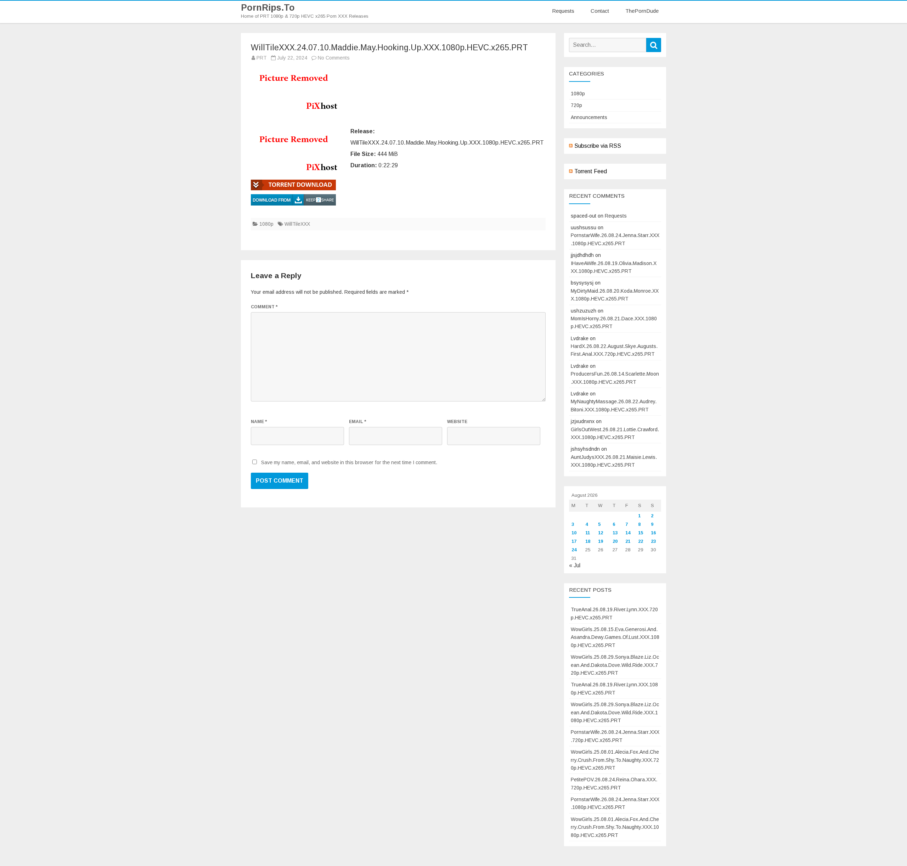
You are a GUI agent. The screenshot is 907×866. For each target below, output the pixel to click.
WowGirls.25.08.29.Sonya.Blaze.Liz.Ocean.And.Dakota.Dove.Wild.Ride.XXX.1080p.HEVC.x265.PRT (615, 712)
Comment (264, 306)
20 (615, 541)
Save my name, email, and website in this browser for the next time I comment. (349, 462)
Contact (600, 11)
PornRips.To (268, 7)
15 (640, 532)
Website (457, 421)
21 (627, 541)
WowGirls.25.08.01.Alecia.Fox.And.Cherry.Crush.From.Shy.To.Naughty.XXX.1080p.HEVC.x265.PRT (615, 827)
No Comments (334, 58)
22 (640, 541)
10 (573, 532)
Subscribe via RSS (597, 146)
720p (576, 105)
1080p (266, 224)
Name (259, 421)
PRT (262, 58)
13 (615, 532)
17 (573, 541)
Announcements (589, 117)
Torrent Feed (590, 171)
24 (573, 549)
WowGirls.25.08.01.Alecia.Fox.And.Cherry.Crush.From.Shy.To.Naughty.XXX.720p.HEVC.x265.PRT (615, 760)
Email (357, 421)
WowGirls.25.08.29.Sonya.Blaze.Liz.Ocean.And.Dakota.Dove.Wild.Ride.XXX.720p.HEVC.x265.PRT (615, 665)
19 (600, 541)
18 (587, 541)
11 (587, 532)
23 (653, 541)
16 (653, 532)
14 (627, 532)
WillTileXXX (297, 224)
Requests (563, 11)
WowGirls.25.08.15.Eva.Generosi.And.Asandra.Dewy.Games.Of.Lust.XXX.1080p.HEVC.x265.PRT (615, 637)
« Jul (574, 565)
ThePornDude (642, 11)
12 (600, 532)
